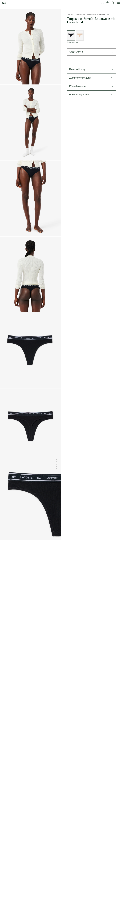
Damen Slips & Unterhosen (98, 14)
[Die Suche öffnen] (112, 3)
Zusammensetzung (80, 78)
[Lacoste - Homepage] (4, 3)
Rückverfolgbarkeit (79, 94)
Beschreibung (77, 69)
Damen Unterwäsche (76, 14)
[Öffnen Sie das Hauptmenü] (118, 3)
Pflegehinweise (77, 86)
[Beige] (79, 36)
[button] (107, 3)
